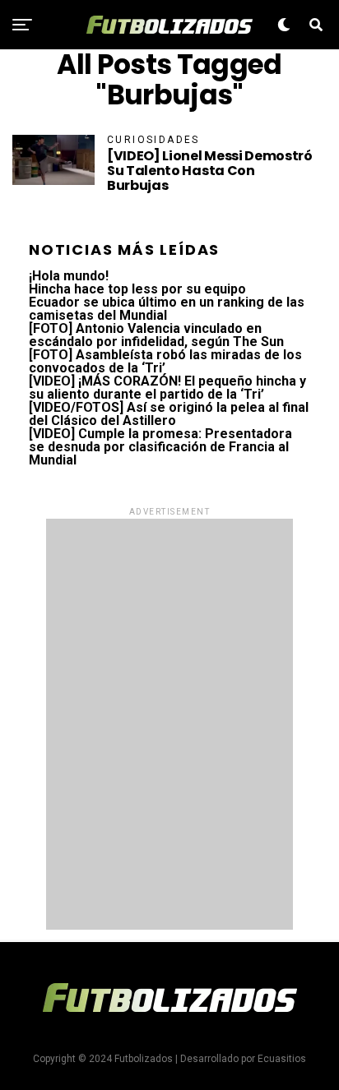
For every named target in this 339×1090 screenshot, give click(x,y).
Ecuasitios (282, 1059)
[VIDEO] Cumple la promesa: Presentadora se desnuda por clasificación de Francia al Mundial (160, 447)
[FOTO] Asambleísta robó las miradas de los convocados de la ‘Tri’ (165, 361)
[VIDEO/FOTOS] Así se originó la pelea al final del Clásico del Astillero (169, 414)
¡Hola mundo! (69, 276)
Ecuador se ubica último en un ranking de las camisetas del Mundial (166, 308)
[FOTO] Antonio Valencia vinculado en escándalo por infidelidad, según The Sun (156, 335)
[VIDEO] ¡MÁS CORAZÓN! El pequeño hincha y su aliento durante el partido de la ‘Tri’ (167, 387)
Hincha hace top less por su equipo (137, 289)
